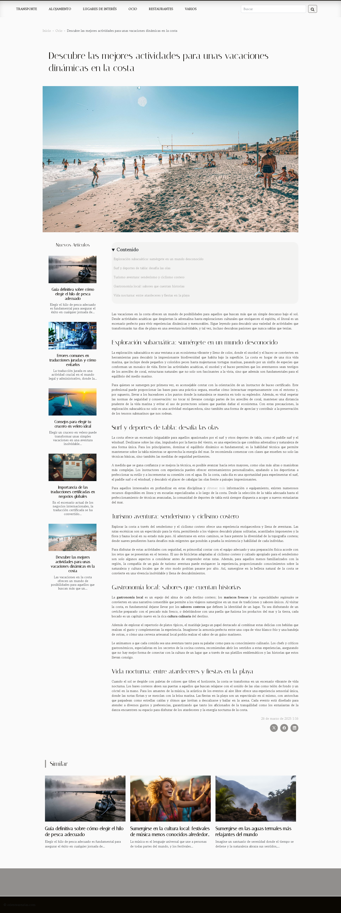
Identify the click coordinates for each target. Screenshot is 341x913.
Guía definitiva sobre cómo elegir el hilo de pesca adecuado (73, 294)
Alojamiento (60, 9)
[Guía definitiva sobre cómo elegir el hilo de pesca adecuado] (72, 269)
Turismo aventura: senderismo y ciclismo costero (149, 277)
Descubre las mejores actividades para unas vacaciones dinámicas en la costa (73, 564)
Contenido (128, 249)
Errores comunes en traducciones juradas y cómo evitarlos (73, 360)
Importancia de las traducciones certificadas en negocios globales (73, 492)
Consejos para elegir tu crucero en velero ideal (72, 424)
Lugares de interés (100, 9)
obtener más (216, 488)
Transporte (26, 9)
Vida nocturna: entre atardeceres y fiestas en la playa (151, 295)
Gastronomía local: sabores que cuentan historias (149, 286)
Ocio (132, 9)
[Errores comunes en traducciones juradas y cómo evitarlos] (72, 335)
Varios (191, 9)
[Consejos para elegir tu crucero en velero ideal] (72, 402)
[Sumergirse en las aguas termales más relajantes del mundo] (255, 798)
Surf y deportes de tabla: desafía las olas (142, 268)
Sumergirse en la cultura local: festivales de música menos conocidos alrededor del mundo (170, 834)
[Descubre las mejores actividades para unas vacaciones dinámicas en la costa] (72, 537)
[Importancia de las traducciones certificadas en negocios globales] (72, 467)
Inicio (47, 30)
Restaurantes (161, 9)
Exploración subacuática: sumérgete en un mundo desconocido (158, 259)
